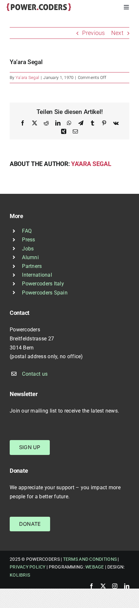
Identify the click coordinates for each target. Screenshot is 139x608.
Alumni (30, 257)
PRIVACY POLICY (28, 566)
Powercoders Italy (43, 284)
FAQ (27, 231)
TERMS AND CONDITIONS (90, 559)
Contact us (35, 374)
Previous (93, 32)
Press (28, 240)
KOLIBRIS (20, 575)
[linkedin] (126, 586)
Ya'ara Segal (27, 77)
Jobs (28, 249)
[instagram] (114, 586)
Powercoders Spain (45, 293)
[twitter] (103, 586)
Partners (32, 266)
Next (117, 32)
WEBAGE (94, 566)
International (37, 275)
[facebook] (91, 586)
